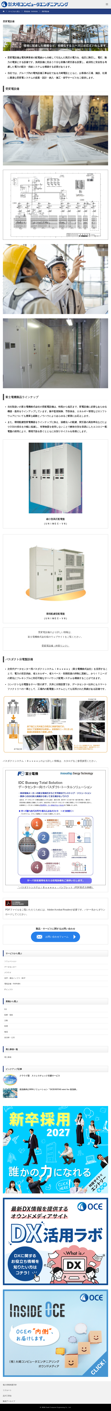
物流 (6, 1032)
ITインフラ (8, 990)
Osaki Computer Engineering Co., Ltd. (58, 1407)
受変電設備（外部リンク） (55, 646)
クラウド (7, 973)
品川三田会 (7, 1396)
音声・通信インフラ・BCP (14, 978)
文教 (6, 1020)
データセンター (10, 967)
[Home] (5, 11)
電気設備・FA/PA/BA (12, 984)
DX (5, 1009)
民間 (6, 1026)
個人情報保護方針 (10, 1385)
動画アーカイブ (9, 1401)
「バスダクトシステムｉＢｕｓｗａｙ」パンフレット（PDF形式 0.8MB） (55, 887)
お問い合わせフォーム (57, 937)
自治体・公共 (9, 1037)
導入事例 (7, 1057)
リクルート (7, 1390)
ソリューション (10, 961)
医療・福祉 (8, 1015)
